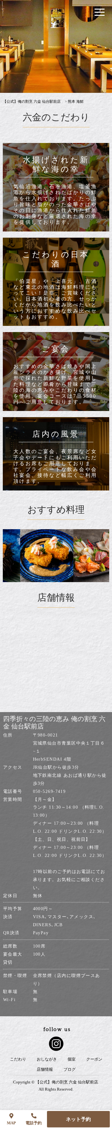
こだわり (18, 1059)
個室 (72, 1059)
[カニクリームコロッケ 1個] (39, 555)
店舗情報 (45, 1069)
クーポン (94, 1059)
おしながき (47, 1059)
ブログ (69, 1069)
